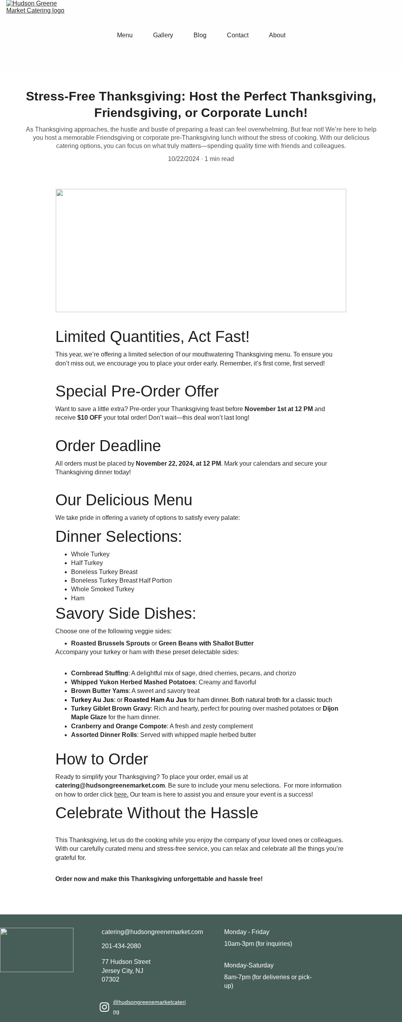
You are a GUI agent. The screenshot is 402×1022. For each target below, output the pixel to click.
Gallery (163, 35)
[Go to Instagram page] (104, 1007)
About (277, 35)
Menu (125, 35)
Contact (238, 35)
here (120, 794)
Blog (200, 35)
